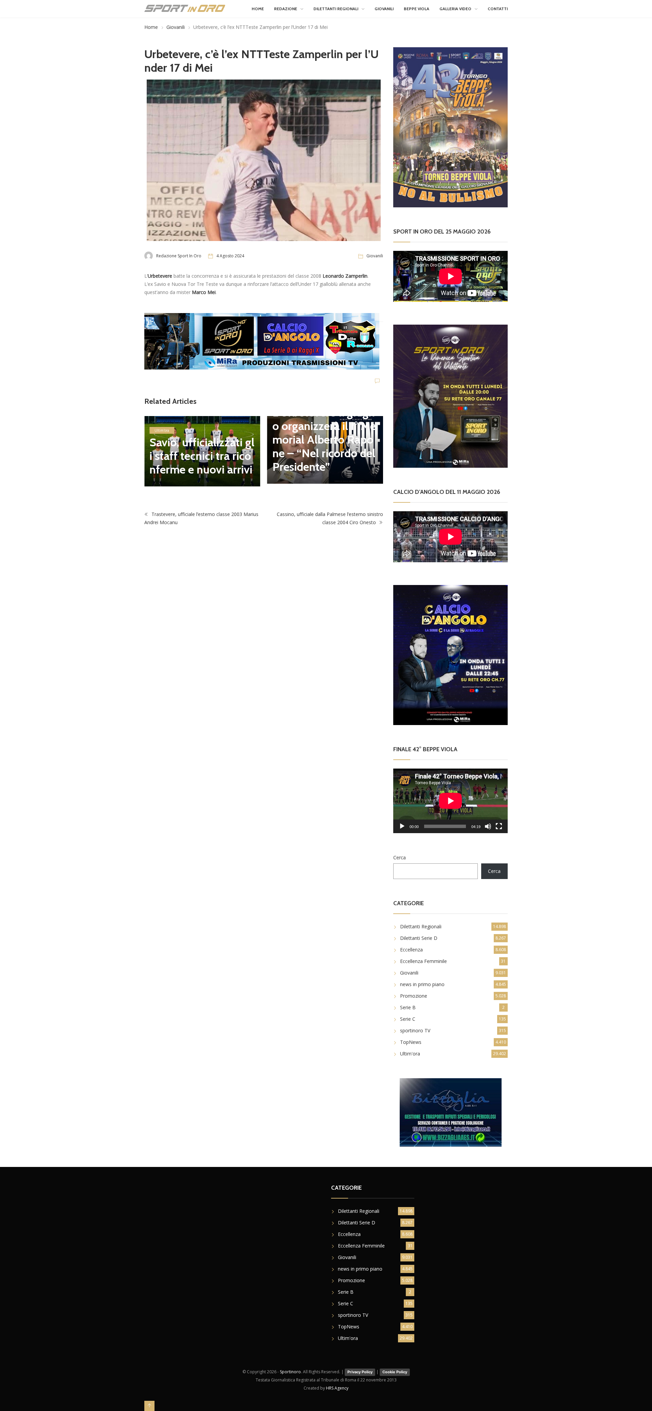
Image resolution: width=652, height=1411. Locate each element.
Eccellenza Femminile (423, 961)
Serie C (407, 1019)
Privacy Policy (360, 1372)
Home (258, 8)
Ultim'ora (162, 430)
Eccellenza (411, 949)
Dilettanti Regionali (335, 8)
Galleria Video (455, 8)
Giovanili (384, 8)
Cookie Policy (394, 1372)
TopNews (410, 1042)
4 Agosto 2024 (230, 256)
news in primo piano (422, 984)
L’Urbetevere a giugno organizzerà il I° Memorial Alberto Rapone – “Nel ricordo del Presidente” (324, 439)
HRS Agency (337, 1388)
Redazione (285, 8)
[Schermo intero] (498, 826)
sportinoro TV (415, 1030)
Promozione (413, 996)
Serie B (408, 1007)
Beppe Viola (416, 8)
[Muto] (488, 826)
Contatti (498, 8)
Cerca (399, 857)
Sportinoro (290, 1372)
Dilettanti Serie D (418, 938)
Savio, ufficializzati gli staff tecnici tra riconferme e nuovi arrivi (201, 456)
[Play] (402, 826)
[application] (450, 801)
